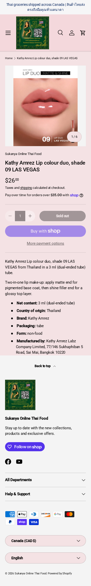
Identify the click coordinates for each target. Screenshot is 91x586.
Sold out (62, 216)
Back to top (43, 366)
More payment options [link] (45, 243)
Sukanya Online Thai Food (23, 154)
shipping (26, 188)
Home (8, 58)
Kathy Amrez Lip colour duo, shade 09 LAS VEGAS (47, 58)
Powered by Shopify (60, 573)
